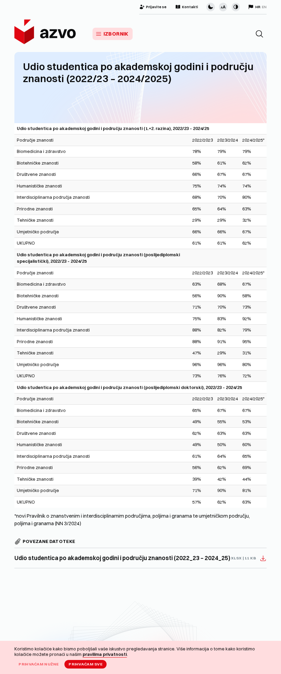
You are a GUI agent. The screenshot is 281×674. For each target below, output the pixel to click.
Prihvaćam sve (85, 664)
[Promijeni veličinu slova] (223, 7)
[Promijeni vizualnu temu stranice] (210, 7)
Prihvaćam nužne (39, 664)
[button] (259, 33)
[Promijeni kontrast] (236, 7)
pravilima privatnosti (105, 654)
